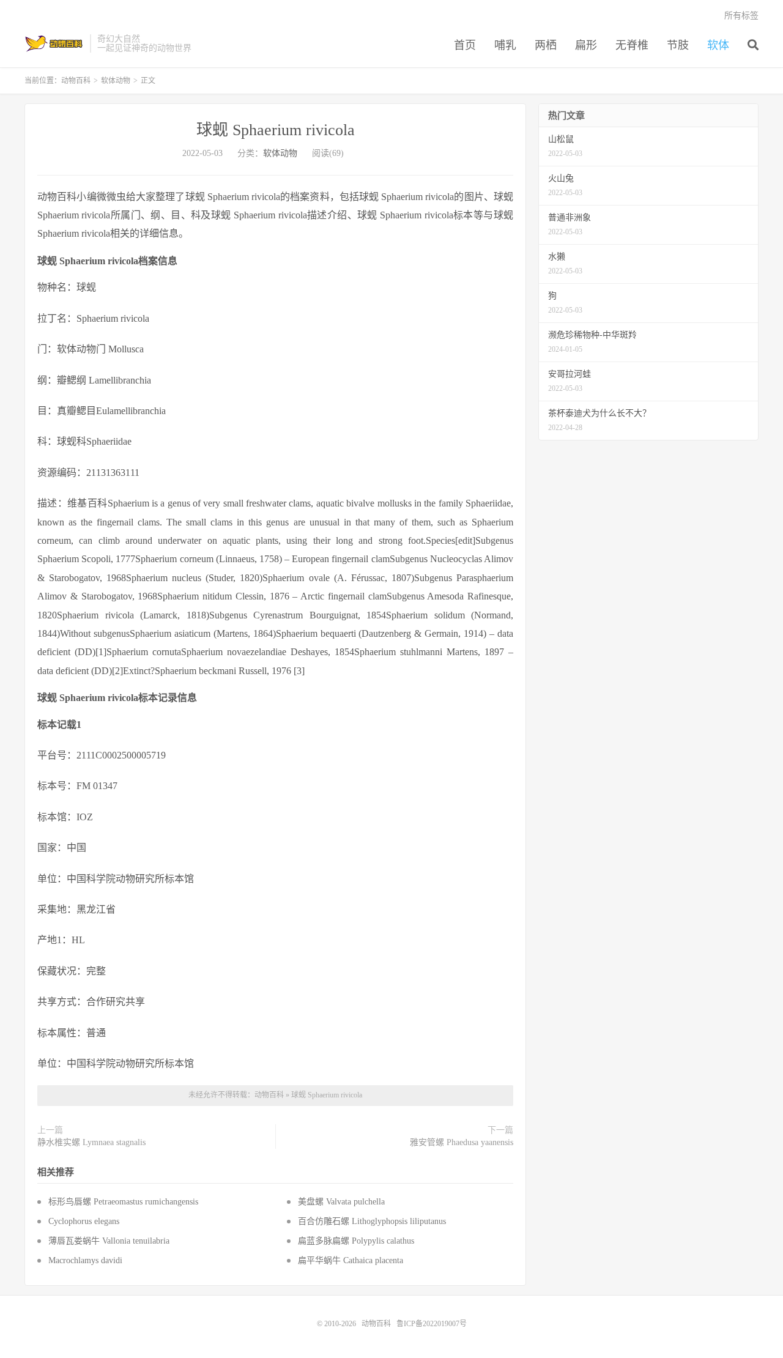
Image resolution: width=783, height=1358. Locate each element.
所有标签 (741, 15)
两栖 (546, 45)
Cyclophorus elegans (83, 1221)
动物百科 (54, 43)
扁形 (586, 45)
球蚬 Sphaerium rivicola (275, 130)
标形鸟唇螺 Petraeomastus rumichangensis (123, 1201)
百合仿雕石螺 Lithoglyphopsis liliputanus (372, 1221)
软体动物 (115, 80)
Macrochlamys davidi (85, 1260)
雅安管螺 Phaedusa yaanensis (461, 1142)
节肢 (678, 45)
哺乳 (505, 45)
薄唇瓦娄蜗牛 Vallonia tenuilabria (108, 1240)
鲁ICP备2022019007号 (431, 1323)
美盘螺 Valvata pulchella (341, 1201)
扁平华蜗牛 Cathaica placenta (350, 1260)
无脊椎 (631, 45)
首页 (465, 45)
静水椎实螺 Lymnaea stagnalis (91, 1142)
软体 (718, 45)
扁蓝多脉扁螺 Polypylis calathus (356, 1240)
